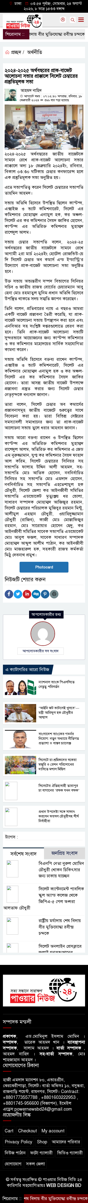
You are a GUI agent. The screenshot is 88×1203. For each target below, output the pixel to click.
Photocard (44, 567)
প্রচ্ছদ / (17, 52)
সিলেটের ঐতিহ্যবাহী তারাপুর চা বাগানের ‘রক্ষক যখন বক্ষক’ (59, 788)
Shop (42, 1142)
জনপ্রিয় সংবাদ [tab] (65, 853)
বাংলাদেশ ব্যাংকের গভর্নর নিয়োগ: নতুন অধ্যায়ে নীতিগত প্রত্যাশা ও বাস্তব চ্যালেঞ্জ (59, 738)
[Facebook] (9, 594)
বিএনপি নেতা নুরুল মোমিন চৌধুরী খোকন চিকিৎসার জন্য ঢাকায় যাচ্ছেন (61, 870)
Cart (9, 1131)
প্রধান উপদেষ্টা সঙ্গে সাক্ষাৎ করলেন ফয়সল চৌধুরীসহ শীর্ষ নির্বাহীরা (59, 816)
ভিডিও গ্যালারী (70, 1153)
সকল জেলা (35, 1164)
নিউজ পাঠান (15, 1153)
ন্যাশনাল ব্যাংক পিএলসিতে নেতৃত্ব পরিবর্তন (57, 684)
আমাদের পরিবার (66, 1142)
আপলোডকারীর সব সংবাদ (40, 651)
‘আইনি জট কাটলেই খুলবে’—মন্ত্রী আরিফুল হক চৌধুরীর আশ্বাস (59, 712)
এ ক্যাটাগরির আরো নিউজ (27, 669)
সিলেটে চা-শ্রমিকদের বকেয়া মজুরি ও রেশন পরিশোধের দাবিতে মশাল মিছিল (58, 764)
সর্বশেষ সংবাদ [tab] (24, 854)
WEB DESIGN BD (63, 1185)
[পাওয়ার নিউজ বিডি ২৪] (44, 990)
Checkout (27, 1131)
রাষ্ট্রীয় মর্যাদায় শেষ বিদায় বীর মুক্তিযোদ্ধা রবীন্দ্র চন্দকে (60, 927)
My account (53, 1131)
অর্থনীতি (34, 52)
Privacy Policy (18, 1142)
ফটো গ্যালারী (41, 1153)
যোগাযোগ (13, 1164)
